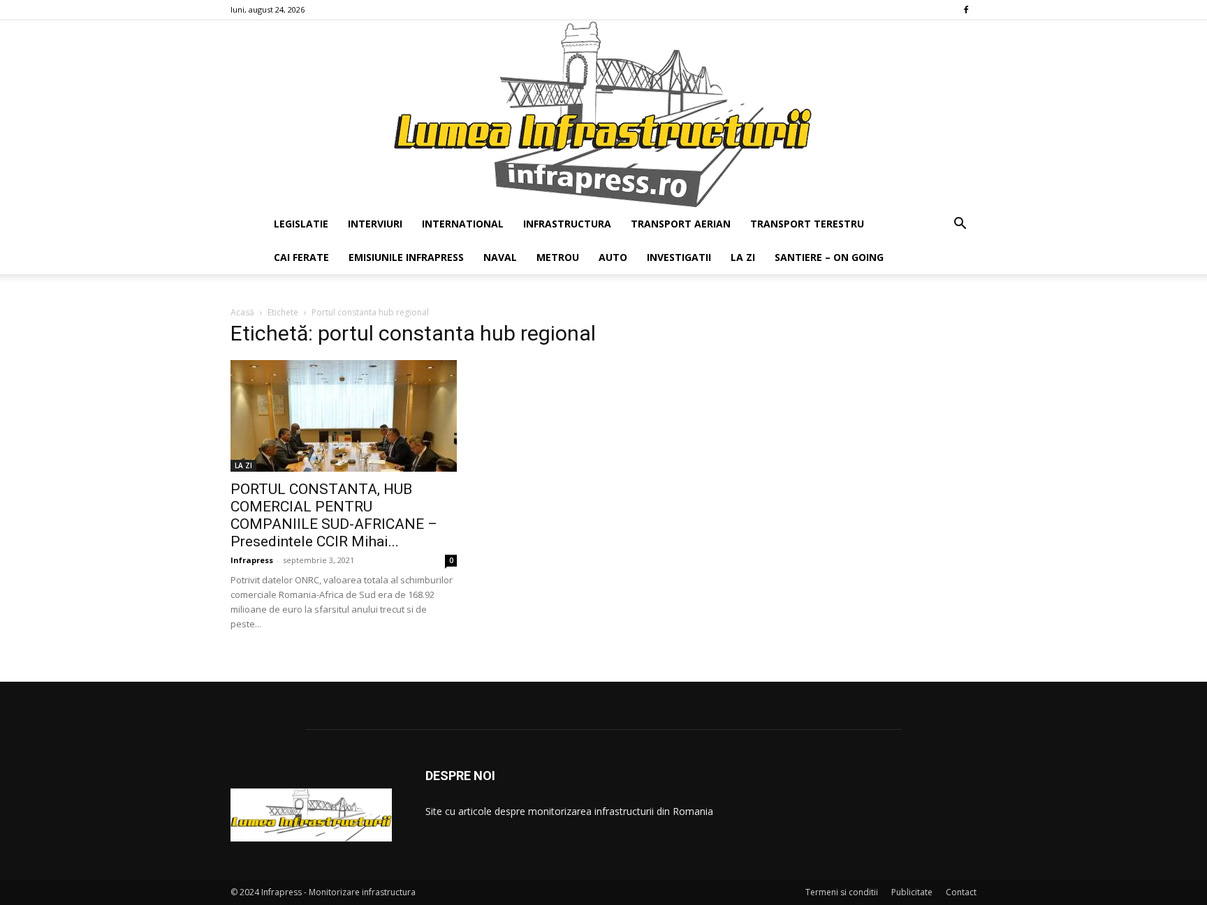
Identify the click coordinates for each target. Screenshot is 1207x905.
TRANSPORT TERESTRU (807, 223)
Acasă (242, 312)
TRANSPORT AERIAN (681, 223)
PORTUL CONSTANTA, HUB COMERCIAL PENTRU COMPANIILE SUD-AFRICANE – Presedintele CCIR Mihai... (334, 515)
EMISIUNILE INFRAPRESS (406, 257)
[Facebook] (966, 10)
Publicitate (911, 892)
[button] (959, 225)
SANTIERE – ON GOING (829, 257)
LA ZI (743, 257)
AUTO (613, 257)
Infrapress (252, 560)
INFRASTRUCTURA (567, 223)
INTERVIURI (375, 223)
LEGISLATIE (301, 223)
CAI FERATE (301, 257)
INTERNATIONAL (463, 223)
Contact (961, 892)
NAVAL (500, 257)
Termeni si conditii (841, 892)
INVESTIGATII (679, 257)
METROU (557, 257)
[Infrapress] (603, 113)
